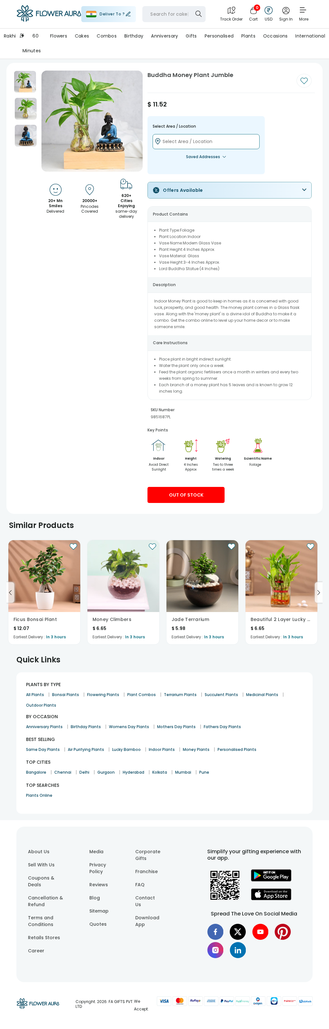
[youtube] (260, 932)
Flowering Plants (103, 694)
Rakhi (10, 36)
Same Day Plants (43, 749)
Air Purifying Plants (86, 749)
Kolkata (159, 772)
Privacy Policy (97, 868)
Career (36, 951)
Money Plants (196, 749)
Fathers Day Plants (222, 726)
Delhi (84, 772)
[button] (25, 82)
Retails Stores (44, 937)
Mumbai (183, 772)
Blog (94, 898)
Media (96, 851)
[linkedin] (238, 950)
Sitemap (99, 911)
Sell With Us (41, 865)
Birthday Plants (86, 726)
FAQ (140, 884)
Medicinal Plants (262, 694)
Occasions (275, 36)
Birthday (133, 36)
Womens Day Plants (129, 726)
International (310, 36)
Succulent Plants (221, 694)
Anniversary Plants (44, 726)
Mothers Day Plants (176, 726)
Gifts (191, 36)
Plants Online (39, 795)
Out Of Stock (186, 495)
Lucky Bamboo (126, 749)
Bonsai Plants (65, 694)
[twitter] (238, 932)
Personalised (219, 36)
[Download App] (271, 880)
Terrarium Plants (180, 694)
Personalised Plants (237, 749)
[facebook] (215, 932)
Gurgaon (106, 772)
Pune (204, 772)
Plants (248, 36)
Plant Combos (141, 694)
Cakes (82, 36)
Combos (107, 36)
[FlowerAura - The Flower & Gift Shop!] (48, 20)
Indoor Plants (162, 749)
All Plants (35, 694)
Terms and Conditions (40, 921)
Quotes (98, 924)
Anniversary (164, 36)
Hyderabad (133, 772)
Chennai (62, 772)
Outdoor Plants (41, 705)
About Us (38, 851)
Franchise (146, 871)
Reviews (98, 884)
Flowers (58, 36)
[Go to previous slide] (10, 592)
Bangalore (36, 772)
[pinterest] (283, 932)
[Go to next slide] (319, 592)
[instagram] (215, 950)
